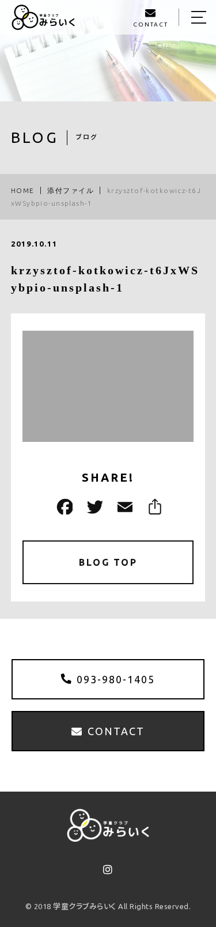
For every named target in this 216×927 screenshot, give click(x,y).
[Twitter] (93, 506)
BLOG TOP (108, 562)
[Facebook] (63, 506)
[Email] (123, 506)
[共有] (153, 506)
